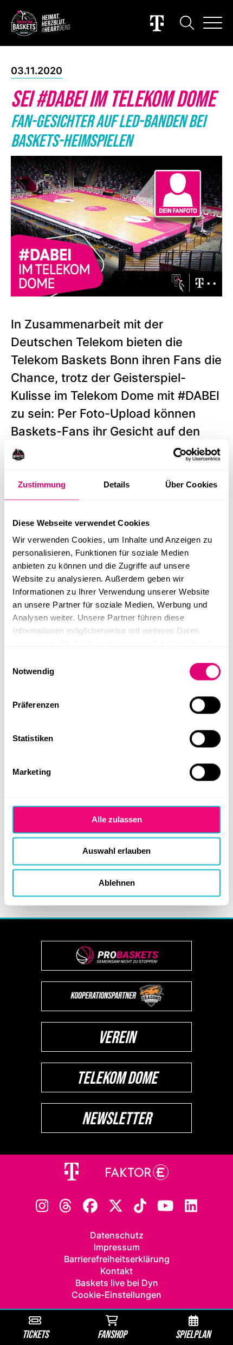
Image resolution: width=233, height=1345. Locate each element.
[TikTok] (140, 1204)
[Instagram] (42, 1204)
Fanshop (112, 1334)
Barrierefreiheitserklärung (117, 1259)
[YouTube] (165, 1204)
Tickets (35, 1334)
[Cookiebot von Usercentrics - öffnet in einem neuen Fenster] (173, 454)
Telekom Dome (116, 1077)
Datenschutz (117, 1235)
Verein (116, 1036)
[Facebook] (90, 1204)
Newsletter (116, 1118)
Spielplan (193, 1334)
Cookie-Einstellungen (116, 1294)
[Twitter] (115, 1204)
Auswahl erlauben (116, 851)
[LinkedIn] (191, 1204)
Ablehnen (117, 882)
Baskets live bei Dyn (116, 1282)
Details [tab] (116, 484)
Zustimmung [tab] (42, 484)
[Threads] (65, 1204)
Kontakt (116, 1270)
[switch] (205, 705)
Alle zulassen (117, 819)
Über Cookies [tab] (191, 484)
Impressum (117, 1247)
